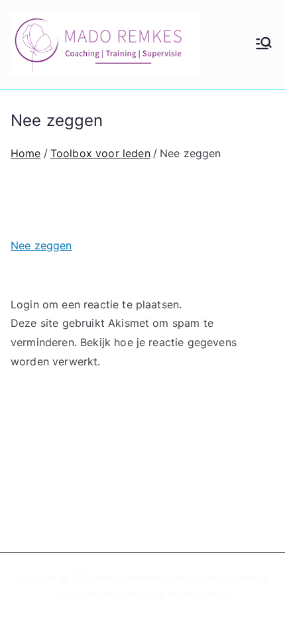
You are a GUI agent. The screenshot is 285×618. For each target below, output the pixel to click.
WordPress (204, 593)
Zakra (152, 593)
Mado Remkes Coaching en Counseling (183, 577)
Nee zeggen (41, 245)
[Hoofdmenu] (263, 44)
